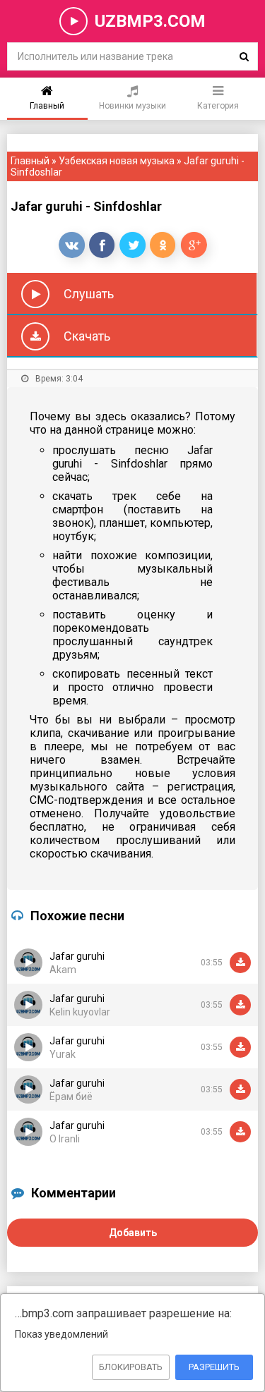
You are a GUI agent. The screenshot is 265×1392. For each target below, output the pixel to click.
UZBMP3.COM (150, 21)
